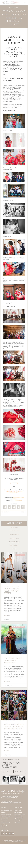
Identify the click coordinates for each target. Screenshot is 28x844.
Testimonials (4, 826)
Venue (10, 67)
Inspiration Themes (14, 538)
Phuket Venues (4, 818)
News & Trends (14, 527)
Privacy (21, 841)
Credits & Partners (14, 841)
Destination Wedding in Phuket (11, 63)
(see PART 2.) (14, 483)
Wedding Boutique (12, 491)
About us (3, 812)
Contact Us (7, 490)
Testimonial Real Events (19, 814)
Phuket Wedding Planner (6, 810)
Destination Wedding (18, 816)
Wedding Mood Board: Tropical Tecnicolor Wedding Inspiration (14, 727)
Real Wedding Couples (14, 541)
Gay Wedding (4, 820)
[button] (5, 507)
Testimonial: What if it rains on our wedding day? (14, 660)
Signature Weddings (5, 816)
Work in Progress (14, 545)
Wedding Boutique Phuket (15, 49)
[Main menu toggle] (25, 2)
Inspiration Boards (14, 534)
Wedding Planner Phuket (16, 492)
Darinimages (18, 500)
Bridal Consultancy (5, 822)
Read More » (7, 615)
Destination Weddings (14, 531)
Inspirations (4, 824)
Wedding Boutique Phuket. (13, 70)
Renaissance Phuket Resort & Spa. (17, 498)
